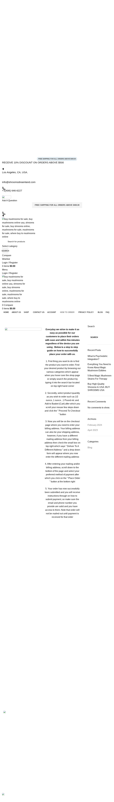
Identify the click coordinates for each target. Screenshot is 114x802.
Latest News (37, 737)
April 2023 (93, 430)
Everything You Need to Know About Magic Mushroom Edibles (99, 367)
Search (91, 326)
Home (34, 718)
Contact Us (37, 741)
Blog (90, 447)
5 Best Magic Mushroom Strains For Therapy (99, 377)
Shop (34, 727)
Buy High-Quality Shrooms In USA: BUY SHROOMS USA (99, 387)
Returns (35, 732)
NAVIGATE (37, 713)
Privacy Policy (38, 722)
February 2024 (95, 425)
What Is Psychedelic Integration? (98, 357)
